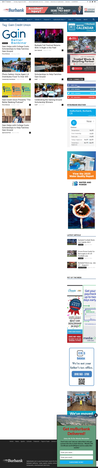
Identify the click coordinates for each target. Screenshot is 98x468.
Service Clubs (55, 441)
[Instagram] (90, 1)
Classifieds (6, 24)
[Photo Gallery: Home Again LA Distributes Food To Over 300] (16, 65)
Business (5, 43)
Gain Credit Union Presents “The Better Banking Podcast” (16, 101)
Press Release (6, 53)
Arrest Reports (82, 267)
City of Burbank (6, 71)
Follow (92, 89)
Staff (36, 79)
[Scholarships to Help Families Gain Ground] (49, 65)
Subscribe (92, 97)
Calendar (67, 1)
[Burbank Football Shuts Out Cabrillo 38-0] (72, 242)
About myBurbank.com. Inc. (36, 1)
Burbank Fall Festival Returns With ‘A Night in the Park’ (47, 46)
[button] (93, 20)
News (11, 19)
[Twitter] (92, 1)
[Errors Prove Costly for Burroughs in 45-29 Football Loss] (72, 253)
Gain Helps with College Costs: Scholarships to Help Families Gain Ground (15, 48)
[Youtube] (95, 1)
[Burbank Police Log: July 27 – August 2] (72, 265)
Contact (47, 1)
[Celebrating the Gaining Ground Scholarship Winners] (49, 90)
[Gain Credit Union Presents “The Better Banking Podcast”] (16, 90)
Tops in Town (45, 441)
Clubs (69, 19)
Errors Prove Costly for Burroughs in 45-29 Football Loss (86, 253)
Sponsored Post (6, 132)
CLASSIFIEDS (75, 1)
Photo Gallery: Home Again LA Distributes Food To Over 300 (15, 75)
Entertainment (38, 42)
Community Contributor (8, 79)
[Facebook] (88, 1)
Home (5, 19)
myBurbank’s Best (58, 19)
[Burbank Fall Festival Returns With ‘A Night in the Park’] (49, 36)
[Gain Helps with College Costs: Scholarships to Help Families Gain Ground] (16, 36)
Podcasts (78, 19)
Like (78, 86)
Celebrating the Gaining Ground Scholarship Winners (48, 101)
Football (81, 244)
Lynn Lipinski (38, 50)
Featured (46, 19)
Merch (85, 19)
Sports (29, 19)
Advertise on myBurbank (57, 1)
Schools (37, 19)
